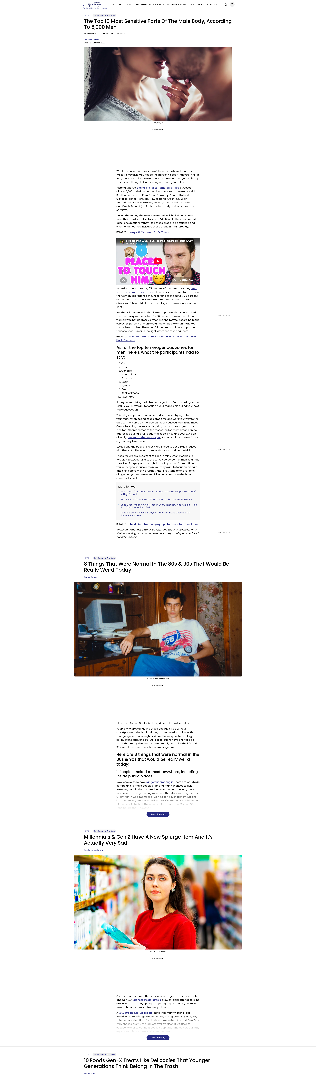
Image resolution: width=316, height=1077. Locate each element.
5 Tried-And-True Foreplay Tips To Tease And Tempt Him (163, 524)
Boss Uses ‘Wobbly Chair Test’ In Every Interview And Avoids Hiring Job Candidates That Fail (159, 506)
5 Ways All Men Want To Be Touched (150, 232)
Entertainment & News (159, 4)
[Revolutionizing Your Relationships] (95, 4)
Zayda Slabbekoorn (93, 850)
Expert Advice (212, 4)
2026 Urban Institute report (135, 1013)
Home (86, 15)
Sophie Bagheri (91, 577)
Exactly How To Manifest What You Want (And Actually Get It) (156, 499)
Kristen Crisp (90, 1073)
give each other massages (143, 437)
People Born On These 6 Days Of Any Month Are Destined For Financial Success (155, 514)
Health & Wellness (179, 4)
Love (112, 4)
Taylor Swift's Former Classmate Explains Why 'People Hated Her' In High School (158, 493)
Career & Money (196, 4)
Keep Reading (158, 814)
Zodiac (119, 4)
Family (144, 4)
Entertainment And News (104, 15)
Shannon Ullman (91, 40)
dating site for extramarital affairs (158, 187)
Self (138, 4)
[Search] (225, 4)
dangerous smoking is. (159, 782)
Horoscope (129, 4)
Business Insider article (147, 1000)
